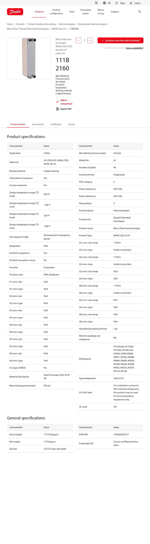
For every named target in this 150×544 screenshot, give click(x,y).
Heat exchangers (67, 24)
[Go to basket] (96, 3)
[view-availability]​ (134, 48)
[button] (106, 3)
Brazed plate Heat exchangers (92, 24)
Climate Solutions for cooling (42, 24)
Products (20, 24)
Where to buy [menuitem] (101, 11)
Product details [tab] (18, 124)
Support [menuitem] (115, 11)
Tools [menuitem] (71, 11)
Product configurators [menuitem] (56, 11)
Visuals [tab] (71, 124)
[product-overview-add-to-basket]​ (122, 40)
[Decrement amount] (78, 40)
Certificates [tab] (56, 124)
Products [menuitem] (39, 11)
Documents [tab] (38, 124)
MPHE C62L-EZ (59, 28)
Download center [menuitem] (85, 11)
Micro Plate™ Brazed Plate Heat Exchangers (28, 28)
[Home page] (15, 11)
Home (10, 24)
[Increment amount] (90, 40)
